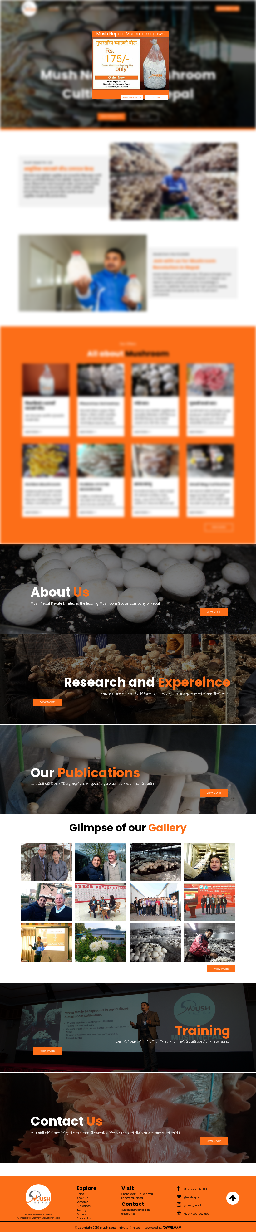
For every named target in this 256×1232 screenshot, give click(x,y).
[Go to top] (232, 1198)
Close (156, 97)
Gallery (201, 8)
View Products (131, 97)
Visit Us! (144, 116)
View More (219, 527)
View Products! (111, 116)
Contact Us (228, 8)
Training (178, 8)
